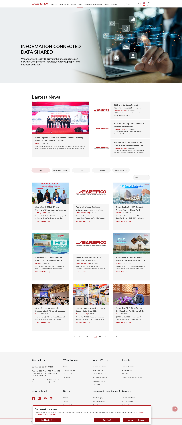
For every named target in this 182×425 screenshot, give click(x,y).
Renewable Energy (99, 381)
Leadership (66, 378)
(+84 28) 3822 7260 (53, 379)
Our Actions (97, 405)
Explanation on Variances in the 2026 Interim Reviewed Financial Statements (128, 144)
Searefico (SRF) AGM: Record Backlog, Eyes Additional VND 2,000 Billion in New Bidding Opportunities (129, 310)
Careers (106, 4)
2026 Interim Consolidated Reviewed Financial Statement (127, 106)
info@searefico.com (53, 382)
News (80, 4)
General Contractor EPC (101, 370)
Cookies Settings (48, 420)
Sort (136, 178)
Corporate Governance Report (132, 378)
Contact (114, 4)
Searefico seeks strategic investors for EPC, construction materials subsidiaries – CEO (49, 310)
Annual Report (127, 370)
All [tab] (40, 170)
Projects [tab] (101, 170)
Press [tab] (81, 170)
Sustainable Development (93, 4)
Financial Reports (128, 367)
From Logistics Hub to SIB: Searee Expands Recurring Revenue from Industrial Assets (59, 139)
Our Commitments (99, 401)
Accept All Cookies (136, 420)
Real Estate (96, 385)
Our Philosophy (98, 398)
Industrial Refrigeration (100, 374)
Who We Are (70, 360)
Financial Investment (99, 367)
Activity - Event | (41, 213)
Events (65, 401)
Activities (66, 398)
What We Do (64, 4)
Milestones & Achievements (72, 374)
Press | (38, 143)
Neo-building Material (100, 378)
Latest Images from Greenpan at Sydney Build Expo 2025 (91, 309)
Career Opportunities (129, 398)
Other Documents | (83, 213)
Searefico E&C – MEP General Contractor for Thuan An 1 (129, 208)
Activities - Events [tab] (60, 170)
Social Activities (68, 405)
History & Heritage (69, 370)
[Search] (138, 4)
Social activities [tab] (121, 170)
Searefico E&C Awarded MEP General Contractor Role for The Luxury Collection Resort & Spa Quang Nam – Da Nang (131, 259)
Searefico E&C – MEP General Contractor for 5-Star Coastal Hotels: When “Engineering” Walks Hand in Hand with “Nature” (48, 259)
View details (40, 221)
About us (66, 367)
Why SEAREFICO (127, 401)
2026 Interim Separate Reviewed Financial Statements (129, 125)
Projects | (119, 213)
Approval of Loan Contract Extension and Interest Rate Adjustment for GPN (88, 208)
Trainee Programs (128, 405)
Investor (73, 4)
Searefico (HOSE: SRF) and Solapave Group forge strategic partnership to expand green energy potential (49, 208)
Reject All (107, 420)
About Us (54, 4)
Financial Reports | (121, 111)
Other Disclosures (128, 374)
